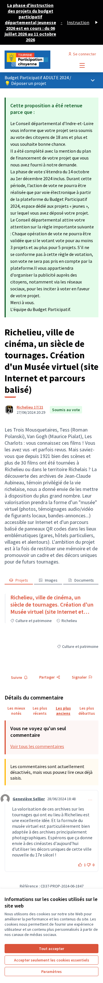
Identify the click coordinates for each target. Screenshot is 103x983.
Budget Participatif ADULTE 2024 (37, 77)
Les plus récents (40, 711)
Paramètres (51, 971)
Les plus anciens (63, 711)
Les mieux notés (16, 711)
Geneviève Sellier (29, 798)
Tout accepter (51, 948)
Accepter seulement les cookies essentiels (51, 960)
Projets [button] (21, 580)
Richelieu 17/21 (30, 407)
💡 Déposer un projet (25, 83)
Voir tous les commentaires (37, 746)
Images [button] (51, 580)
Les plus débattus (86, 711)
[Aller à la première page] (39, 59)
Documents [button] (84, 580)
